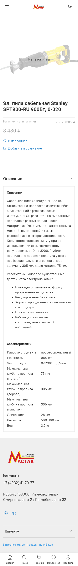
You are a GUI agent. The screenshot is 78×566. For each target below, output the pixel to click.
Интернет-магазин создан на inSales (28, 544)
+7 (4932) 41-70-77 (18, 483)
